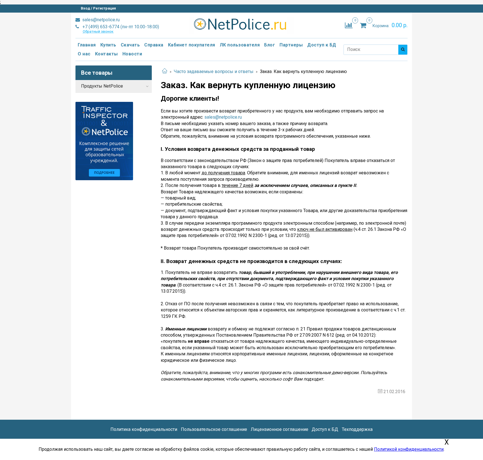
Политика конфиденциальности (143, 429)
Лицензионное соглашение (279, 429)
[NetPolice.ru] (241, 24)
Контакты (106, 54)
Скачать (130, 45)
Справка (154, 45)
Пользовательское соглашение (214, 429)
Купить (108, 45)
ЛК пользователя (240, 45)
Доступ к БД (321, 45)
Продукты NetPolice (102, 86)
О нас (84, 54)
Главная (87, 45)
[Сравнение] (348, 25)
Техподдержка (357, 429)
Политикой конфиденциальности (409, 449)
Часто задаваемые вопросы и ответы (214, 71)
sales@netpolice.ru (100, 19)
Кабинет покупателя (191, 45)
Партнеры (291, 45)
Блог (269, 45)
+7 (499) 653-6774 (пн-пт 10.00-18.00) (120, 26)
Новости (132, 54)
